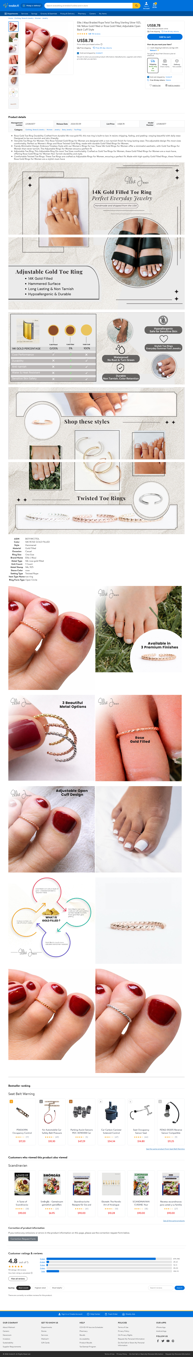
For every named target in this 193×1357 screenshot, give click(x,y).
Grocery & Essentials (49, 13)
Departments (12, 13)
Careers (92, 13)
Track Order (113, 1314)
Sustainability (8, 1342)
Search (179, 1287)
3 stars (42, 1265)
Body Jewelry (67, 129)
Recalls (82, 1335)
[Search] (136, 5)
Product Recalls (86, 1342)
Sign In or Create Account (72, 1314)
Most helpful (57, 1287)
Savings (34, 13)
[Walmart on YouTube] (168, 1341)
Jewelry (45, 18)
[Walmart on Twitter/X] (162, 1341)
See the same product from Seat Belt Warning (165, 1148)
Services (24, 13)
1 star (43, 1271)
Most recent (23, 1287)
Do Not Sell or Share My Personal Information (146, 1354)
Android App (161, 1331)
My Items (103, 13)
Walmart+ (45, 1339)
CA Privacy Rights (125, 1335)
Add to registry (174, 85)
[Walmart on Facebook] (157, 1341)
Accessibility (85, 1339)
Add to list (156, 85)
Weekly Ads (130, 1314)
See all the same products (174, 1220)
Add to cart (165, 36)
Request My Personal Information (131, 1339)
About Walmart (9, 1327)
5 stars (42, 1259)
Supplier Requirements (12, 1346)
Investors (6, 1339)
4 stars (42, 1262)
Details (168, 80)
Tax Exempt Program (88, 1346)
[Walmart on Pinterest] (173, 1341)
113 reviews (96, 34)
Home (10, 18)
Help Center (95, 1314)
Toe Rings (77, 129)
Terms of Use (123, 1327)
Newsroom (7, 1335)
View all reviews (18, 1278)
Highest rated (40, 1287)
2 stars (42, 1268)
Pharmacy (82, 13)
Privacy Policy (123, 1331)
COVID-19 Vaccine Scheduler (91, 1327)
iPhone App (160, 1327)
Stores (43, 1331)
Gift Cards (45, 1342)
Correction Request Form (23, 1238)
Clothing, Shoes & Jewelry (23, 18)
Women (38, 18)
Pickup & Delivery (67, 13)
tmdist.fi (99, 53)
